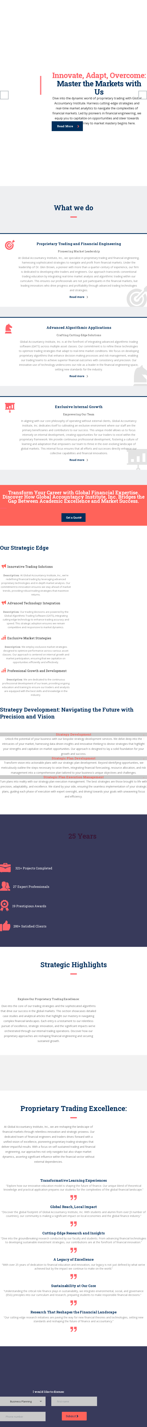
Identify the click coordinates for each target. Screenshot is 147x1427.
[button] (73, 734)
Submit (71, 1416)
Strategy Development (73, 734)
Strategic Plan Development (74, 758)
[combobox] (23, 1401)
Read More (65, 126)
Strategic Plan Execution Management (73, 777)
